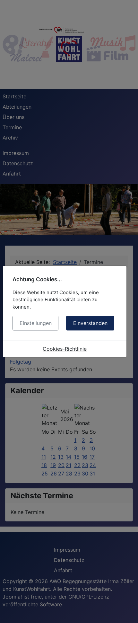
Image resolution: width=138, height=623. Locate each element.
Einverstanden (90, 323)
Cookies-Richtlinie (65, 349)
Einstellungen (36, 323)
